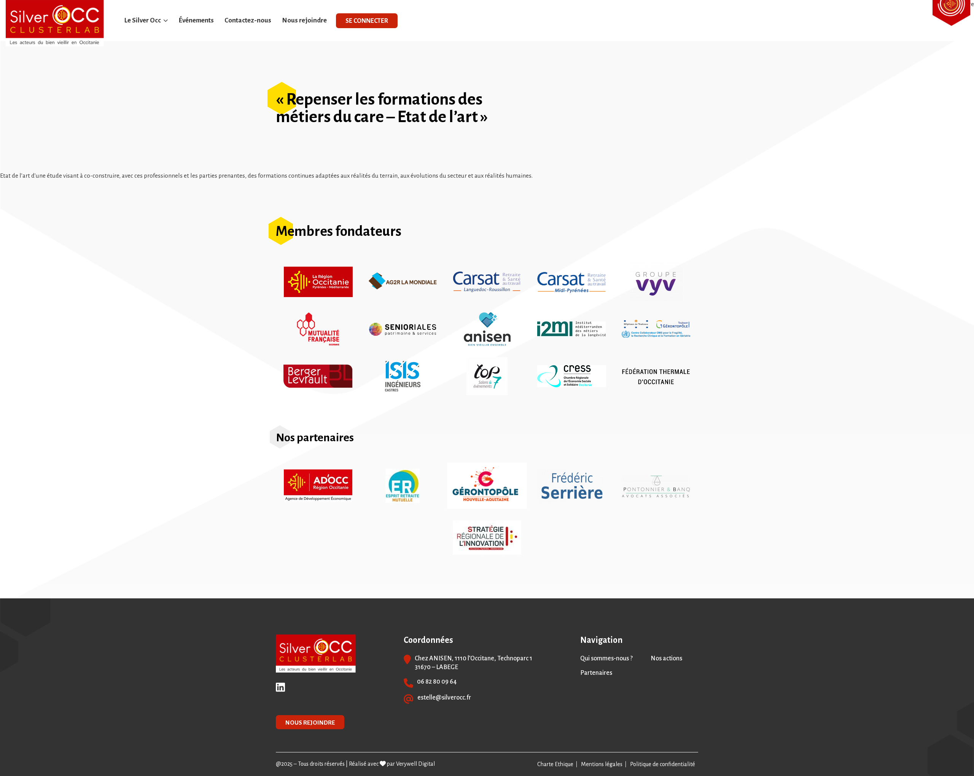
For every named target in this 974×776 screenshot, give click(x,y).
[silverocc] (55, 23)
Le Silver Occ (142, 20)
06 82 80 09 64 (437, 681)
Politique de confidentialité (662, 764)
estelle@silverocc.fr (444, 697)
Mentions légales (601, 764)
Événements (196, 20)
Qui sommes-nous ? (606, 658)
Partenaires (596, 672)
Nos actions (666, 658)
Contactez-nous (247, 20)
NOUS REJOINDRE (310, 722)
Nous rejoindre (304, 20)
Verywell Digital (415, 764)
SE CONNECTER (366, 20)
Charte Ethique (555, 764)
